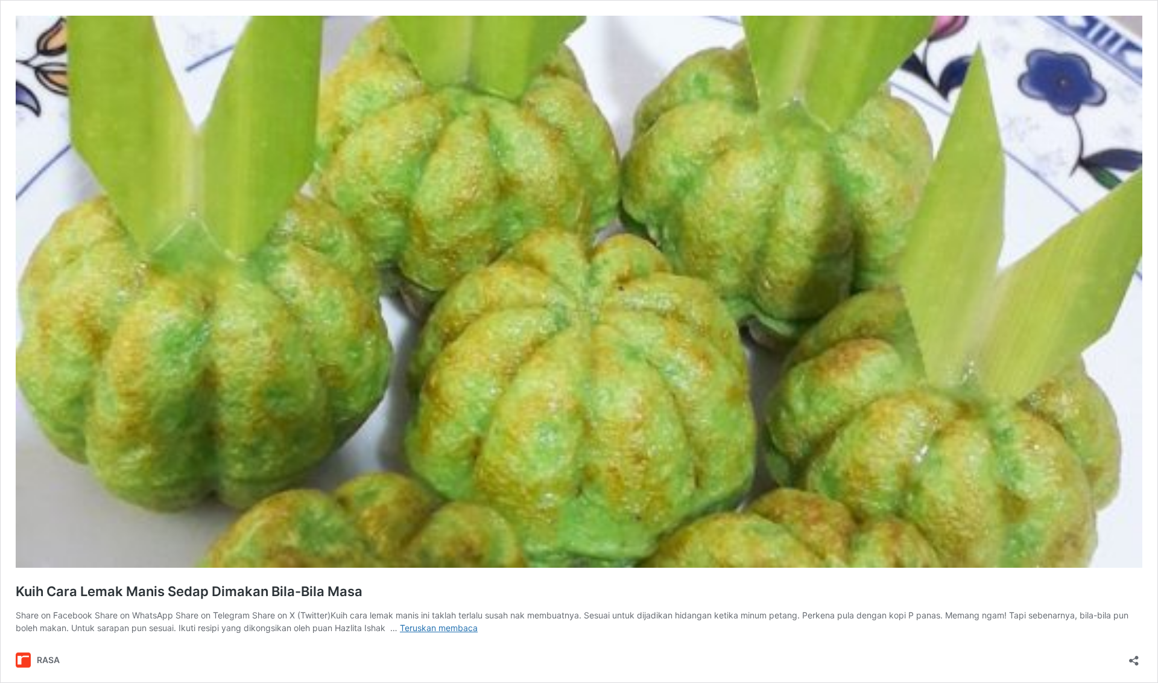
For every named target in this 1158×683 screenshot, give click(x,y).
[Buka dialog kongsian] (1133, 656)
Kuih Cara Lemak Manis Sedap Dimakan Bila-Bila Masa (189, 591)
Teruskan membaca (439, 628)
